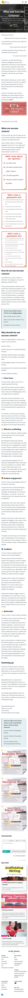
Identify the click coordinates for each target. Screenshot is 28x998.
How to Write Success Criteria (12, 316)
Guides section (17, 313)
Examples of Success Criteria (12, 325)
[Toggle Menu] (26, 2)
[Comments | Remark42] (14, 850)
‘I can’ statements (20, 145)
